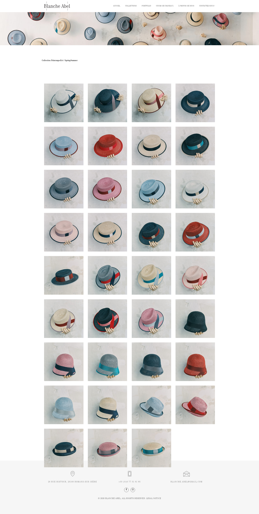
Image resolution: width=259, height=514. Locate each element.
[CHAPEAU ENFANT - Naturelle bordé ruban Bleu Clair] (151, 448)
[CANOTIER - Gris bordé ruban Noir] (63, 189)
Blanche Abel (113, 499)
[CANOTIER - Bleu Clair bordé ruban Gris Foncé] (63, 103)
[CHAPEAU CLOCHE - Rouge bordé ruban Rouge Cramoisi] (195, 362)
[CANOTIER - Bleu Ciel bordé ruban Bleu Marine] (151, 189)
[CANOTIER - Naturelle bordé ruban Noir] (151, 146)
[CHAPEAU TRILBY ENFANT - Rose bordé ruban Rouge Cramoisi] (195, 405)
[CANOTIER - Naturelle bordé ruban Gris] (63, 319)
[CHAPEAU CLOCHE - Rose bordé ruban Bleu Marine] (63, 362)
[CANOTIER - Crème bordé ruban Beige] (195, 189)
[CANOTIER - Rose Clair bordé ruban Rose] (195, 275)
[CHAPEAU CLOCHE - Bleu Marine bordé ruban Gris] (151, 362)
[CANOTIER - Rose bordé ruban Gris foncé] (151, 319)
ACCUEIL (116, 6)
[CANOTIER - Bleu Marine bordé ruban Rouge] (107, 319)
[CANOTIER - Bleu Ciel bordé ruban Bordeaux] (63, 146)
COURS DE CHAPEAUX (164, 6)
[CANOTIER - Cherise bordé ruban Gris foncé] (195, 232)
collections (131, 6)
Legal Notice (153, 499)
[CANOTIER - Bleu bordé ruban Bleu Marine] (107, 275)
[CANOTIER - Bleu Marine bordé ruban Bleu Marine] (195, 103)
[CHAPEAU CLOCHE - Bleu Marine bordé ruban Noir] (195, 319)
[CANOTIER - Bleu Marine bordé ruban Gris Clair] (63, 275)
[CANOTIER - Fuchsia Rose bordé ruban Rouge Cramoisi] (107, 189)
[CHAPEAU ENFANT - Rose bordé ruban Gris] (107, 448)
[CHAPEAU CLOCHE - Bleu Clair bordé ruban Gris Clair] (63, 405)
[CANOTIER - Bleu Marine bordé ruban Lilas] (107, 103)
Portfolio (146, 6)
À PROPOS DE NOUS (186, 6)
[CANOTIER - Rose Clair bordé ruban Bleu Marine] (63, 232)
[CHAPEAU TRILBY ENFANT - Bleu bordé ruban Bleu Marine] (151, 405)
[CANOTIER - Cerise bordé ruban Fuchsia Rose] (107, 146)
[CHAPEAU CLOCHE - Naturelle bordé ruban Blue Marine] (107, 405)
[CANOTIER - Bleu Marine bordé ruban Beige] (195, 146)
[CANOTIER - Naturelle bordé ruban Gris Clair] (151, 275)
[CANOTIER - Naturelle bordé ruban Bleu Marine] (107, 232)
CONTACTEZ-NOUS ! (207, 6)
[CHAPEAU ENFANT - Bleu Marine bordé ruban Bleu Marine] (63, 448)
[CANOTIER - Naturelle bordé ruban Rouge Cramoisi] (151, 103)
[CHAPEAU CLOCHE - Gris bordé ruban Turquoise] (107, 362)
